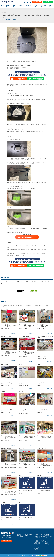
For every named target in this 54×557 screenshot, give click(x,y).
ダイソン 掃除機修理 (28, 534)
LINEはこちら (48, 1)
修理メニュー (21, 6)
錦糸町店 (46, 543)
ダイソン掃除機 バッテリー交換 (39, 540)
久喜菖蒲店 (47, 535)
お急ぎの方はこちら (27, 2)
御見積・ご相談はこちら (37, 1)
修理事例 (14, 19)
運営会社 (18, 538)
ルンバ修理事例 (8, 19)
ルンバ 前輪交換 (36, 544)
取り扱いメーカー (29, 6)
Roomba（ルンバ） (28, 535)
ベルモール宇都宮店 (48, 538)
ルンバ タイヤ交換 (37, 547)
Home (2, 5)
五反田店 (46, 542)
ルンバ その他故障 (37, 542)
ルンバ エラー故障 (37, 543)
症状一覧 (14, 6)
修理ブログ (50, 6)
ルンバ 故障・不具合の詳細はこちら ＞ (27, 237)
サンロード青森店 (48, 545)
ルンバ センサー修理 (37, 545)
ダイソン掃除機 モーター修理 (38, 538)
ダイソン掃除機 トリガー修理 (38, 541)
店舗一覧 (36, 6)
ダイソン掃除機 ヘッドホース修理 (39, 536)
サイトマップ (19, 540)
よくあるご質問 (43, 6)
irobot (3, 19)
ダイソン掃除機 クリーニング (38, 537)
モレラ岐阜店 (47, 534)
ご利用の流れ (8, 6)
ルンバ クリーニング (37, 549)
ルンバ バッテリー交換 (37, 548)
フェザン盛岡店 (47, 544)
